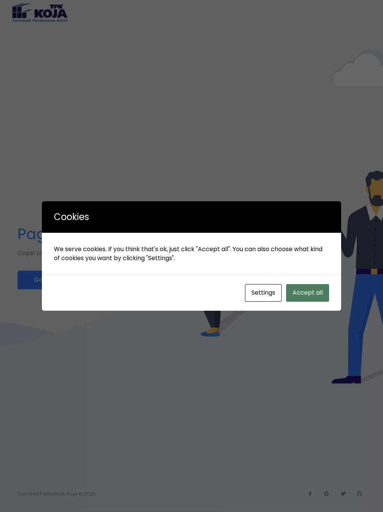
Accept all (307, 292)
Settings (263, 292)
